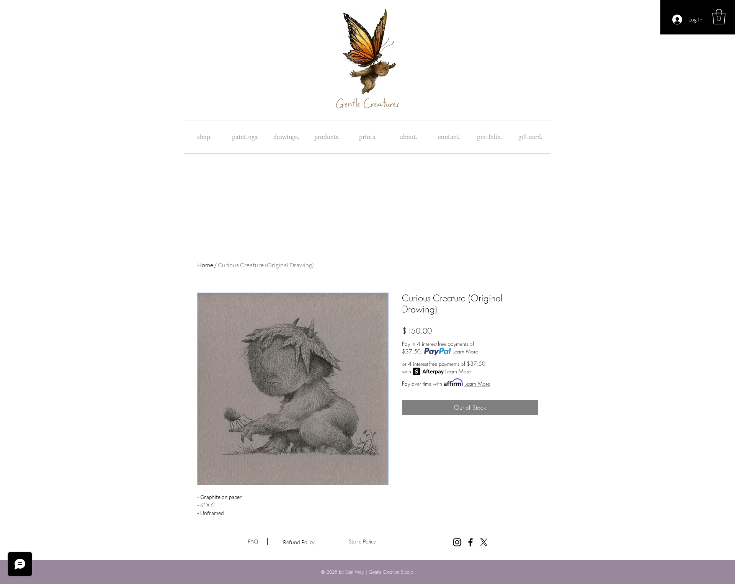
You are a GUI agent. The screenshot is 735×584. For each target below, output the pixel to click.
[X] (484, 542)
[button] (718, 16)
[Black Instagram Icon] (457, 542)
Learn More (465, 351)
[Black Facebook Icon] (470, 542)
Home (205, 265)
